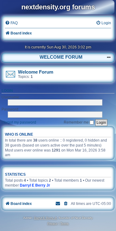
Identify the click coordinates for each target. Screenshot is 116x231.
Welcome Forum (35, 72)
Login (7, 91)
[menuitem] (11, 23)
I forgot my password (19, 122)
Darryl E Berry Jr (35, 185)
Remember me (77, 122)
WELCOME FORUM (61, 57)
